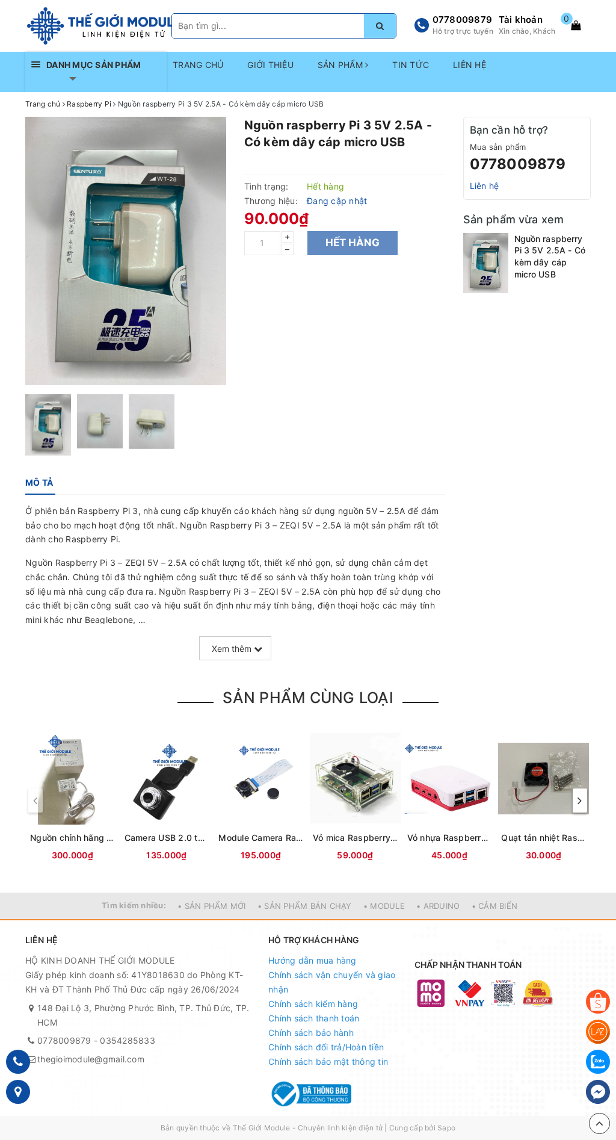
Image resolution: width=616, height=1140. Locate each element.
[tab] (39, 483)
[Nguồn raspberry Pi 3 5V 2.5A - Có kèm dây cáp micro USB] (485, 263)
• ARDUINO (438, 906)
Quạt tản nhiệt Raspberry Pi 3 (543, 837)
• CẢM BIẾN (495, 906)
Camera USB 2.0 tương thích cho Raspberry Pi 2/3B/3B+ (167, 837)
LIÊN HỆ (469, 65)
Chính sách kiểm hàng (313, 1004)
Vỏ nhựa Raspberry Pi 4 (449, 837)
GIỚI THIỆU (270, 65)
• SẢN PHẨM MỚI (211, 906)
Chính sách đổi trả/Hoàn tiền (326, 1047)
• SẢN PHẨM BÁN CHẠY (304, 906)
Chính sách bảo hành (311, 1032)
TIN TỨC (410, 65)
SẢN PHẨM (341, 65)
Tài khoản (521, 19)
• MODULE (384, 906)
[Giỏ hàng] (576, 25)
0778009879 (463, 19)
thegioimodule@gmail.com (90, 1059)
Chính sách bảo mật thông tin (328, 1061)
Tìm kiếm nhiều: (134, 905)
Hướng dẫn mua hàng (312, 960)
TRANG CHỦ (198, 65)
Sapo (446, 1127)
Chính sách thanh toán (313, 1018)
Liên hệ (484, 186)
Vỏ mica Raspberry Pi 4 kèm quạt (355, 837)
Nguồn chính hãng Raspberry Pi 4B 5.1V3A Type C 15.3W (72, 837)
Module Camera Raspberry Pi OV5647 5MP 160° (260, 837)
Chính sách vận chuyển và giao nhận (331, 982)
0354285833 (127, 1040)
